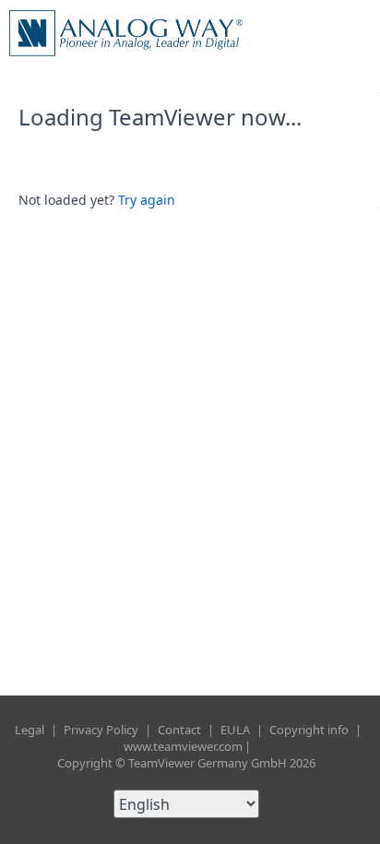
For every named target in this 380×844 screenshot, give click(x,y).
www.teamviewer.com (183, 746)
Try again (146, 199)
